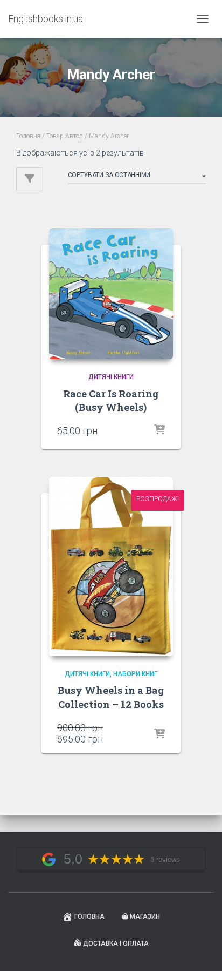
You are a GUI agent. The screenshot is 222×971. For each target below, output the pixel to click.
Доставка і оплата (116, 943)
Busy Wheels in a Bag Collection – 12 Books (111, 697)
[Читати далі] (159, 734)
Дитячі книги (111, 377)
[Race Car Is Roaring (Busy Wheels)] (111, 293)
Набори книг (135, 674)
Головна (28, 136)
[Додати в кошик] (159, 430)
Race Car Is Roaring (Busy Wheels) (110, 400)
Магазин (145, 916)
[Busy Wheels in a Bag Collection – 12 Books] (111, 566)
